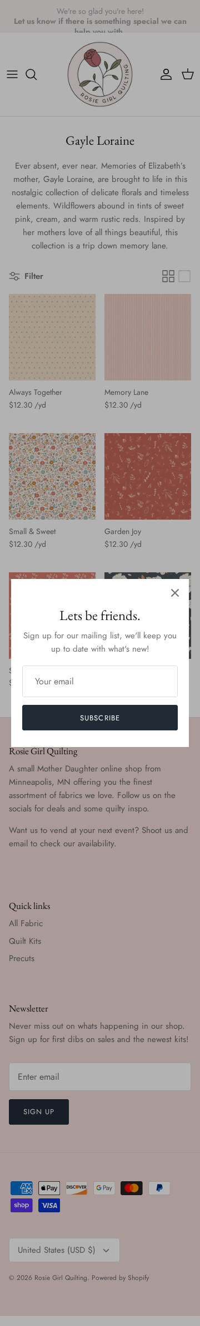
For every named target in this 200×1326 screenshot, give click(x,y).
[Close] (175, 593)
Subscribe (99, 718)
